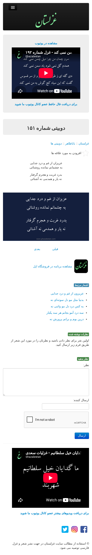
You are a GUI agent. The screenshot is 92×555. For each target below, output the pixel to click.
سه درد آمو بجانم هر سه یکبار (65, 312)
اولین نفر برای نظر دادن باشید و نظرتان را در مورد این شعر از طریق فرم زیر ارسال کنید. (50, 342)
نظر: (86, 365)
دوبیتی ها (56, 143)
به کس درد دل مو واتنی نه (67, 306)
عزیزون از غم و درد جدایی (67, 293)
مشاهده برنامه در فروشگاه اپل (52, 266)
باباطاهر (70, 143)
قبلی (55, 249)
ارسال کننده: (81, 400)
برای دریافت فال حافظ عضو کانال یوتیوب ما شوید (46, 104)
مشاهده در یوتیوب (46, 43)
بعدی (37, 249)
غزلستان (84, 143)
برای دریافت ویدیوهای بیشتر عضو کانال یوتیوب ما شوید (54, 513)
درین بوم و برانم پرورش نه (67, 319)
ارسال (82, 435)
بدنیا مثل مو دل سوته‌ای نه (67, 300)
